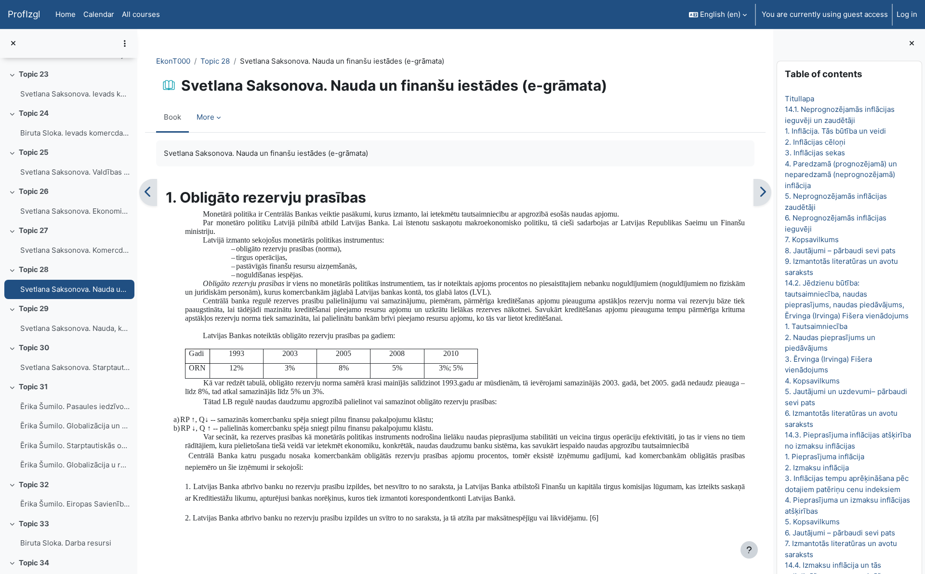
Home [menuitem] (65, 14)
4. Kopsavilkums (811, 380)
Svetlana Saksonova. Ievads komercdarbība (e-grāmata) (75, 93)
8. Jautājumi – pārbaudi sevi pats (839, 250)
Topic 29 (34, 308)
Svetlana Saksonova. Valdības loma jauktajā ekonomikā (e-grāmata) (75, 172)
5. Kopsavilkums (811, 521)
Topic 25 (34, 152)
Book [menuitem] (172, 117)
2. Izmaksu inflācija (816, 467)
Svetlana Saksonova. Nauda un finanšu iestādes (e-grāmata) (75, 289)
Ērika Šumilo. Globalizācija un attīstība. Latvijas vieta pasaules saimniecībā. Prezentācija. (75, 425)
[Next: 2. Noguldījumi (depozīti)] (762, 192)
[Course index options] (124, 43)
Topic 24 (34, 113)
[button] (718, 14)
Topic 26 (34, 191)
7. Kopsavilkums (811, 239)
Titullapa (799, 98)
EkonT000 (173, 61)
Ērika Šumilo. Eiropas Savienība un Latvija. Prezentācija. (75, 503)
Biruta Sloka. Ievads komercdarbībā (75, 132)
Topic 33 (34, 523)
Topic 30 (34, 347)
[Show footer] (749, 550)
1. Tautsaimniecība (815, 326)
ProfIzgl (24, 14)
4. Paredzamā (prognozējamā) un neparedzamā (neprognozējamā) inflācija (840, 174)
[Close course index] (13, 44)
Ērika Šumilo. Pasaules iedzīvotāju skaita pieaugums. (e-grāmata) (75, 406)
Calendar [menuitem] (98, 14)
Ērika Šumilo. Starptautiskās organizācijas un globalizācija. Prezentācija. (75, 445)
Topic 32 (34, 484)
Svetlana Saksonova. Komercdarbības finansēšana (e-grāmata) (75, 250)
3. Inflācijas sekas (814, 152)
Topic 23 (34, 74)
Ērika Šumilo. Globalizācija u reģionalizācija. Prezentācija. (75, 464)
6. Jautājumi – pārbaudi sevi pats (839, 532)
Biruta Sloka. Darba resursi (65, 542)
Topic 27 (33, 230)
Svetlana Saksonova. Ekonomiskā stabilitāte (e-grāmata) (75, 211)
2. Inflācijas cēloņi (814, 142)
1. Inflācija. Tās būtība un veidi (834, 131)
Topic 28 (34, 269)
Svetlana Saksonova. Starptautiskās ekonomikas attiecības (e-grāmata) (75, 367)
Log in (907, 14)
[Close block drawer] (912, 44)
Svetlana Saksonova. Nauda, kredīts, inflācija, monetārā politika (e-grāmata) (75, 328)
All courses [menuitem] (141, 14)
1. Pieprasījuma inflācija (824, 456)
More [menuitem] (205, 117)
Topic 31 (33, 386)
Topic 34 (34, 562)
